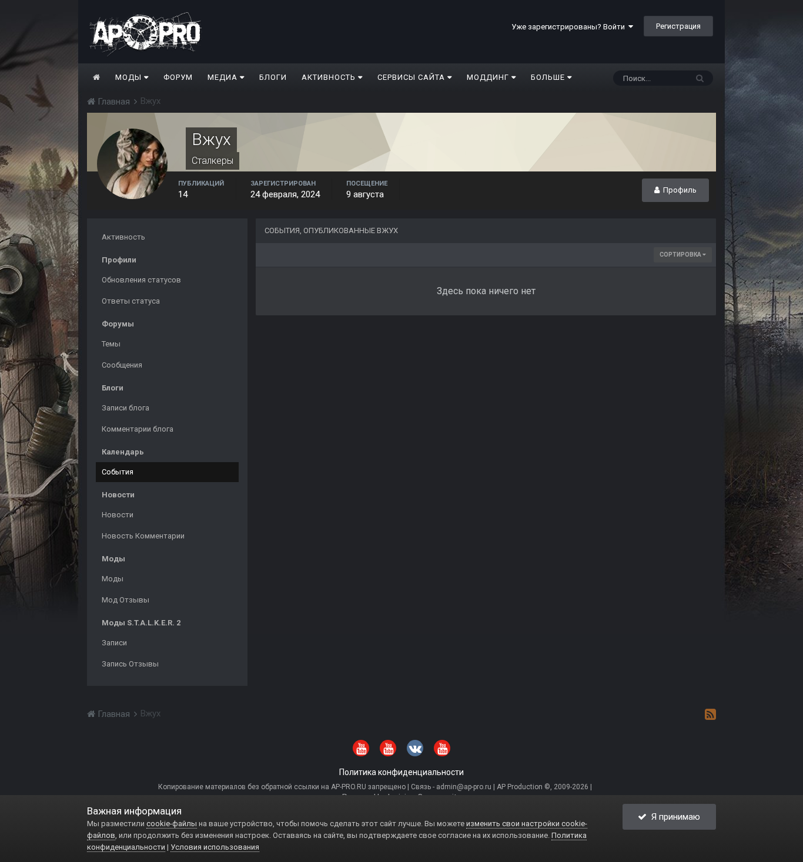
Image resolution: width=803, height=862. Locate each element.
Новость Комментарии (143, 535)
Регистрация (678, 26)
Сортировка (681, 254)
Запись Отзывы (130, 663)
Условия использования (214, 847)
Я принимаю (673, 817)
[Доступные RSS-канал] (710, 714)
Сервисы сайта (412, 77)
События (117, 471)
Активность (330, 77)
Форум (178, 77)
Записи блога (125, 407)
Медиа (224, 77)
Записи (114, 642)
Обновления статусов (141, 279)
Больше (548, 77)
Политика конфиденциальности (401, 772)
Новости (117, 514)
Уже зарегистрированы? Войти (569, 26)
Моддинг (489, 77)
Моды (129, 77)
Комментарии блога (137, 429)
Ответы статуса (131, 301)
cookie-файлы (171, 823)
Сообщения (122, 365)
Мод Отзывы (125, 599)
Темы (111, 343)
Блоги (273, 77)
